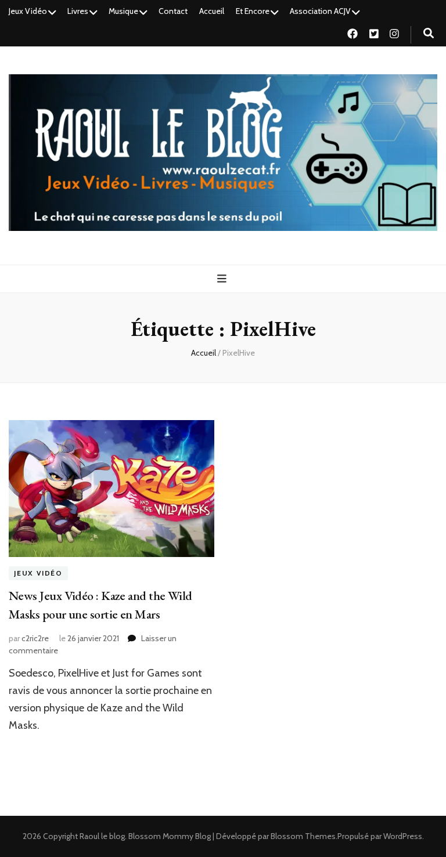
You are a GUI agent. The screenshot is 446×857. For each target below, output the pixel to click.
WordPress (402, 836)
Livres (77, 11)
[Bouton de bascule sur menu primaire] (223, 278)
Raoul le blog (102, 836)
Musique (123, 11)
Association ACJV (320, 11)
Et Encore (252, 11)
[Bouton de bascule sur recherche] (428, 33)
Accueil (211, 11)
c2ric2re (35, 638)
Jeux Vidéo (28, 11)
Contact (173, 11)
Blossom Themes (303, 836)
